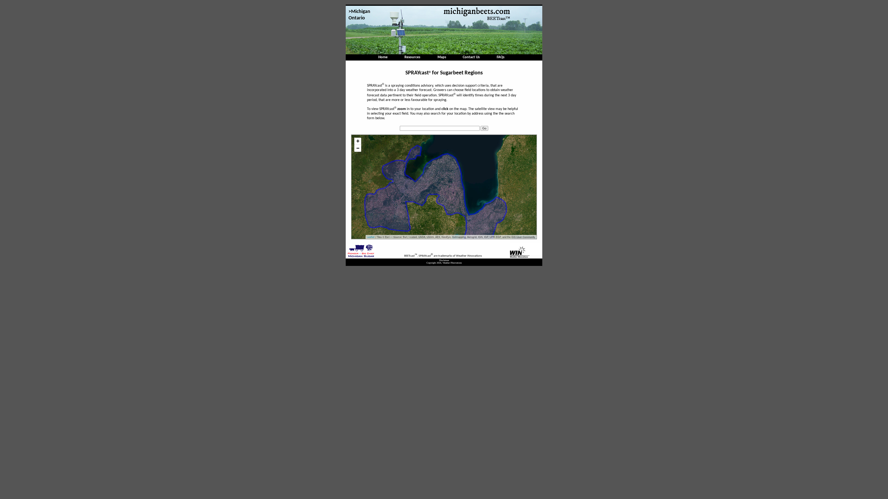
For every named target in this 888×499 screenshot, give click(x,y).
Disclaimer (444, 260)
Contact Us (471, 57)
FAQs (500, 57)
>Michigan (359, 11)
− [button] (357, 148)
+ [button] (357, 141)
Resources (412, 57)
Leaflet (370, 237)
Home (383, 57)
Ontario (356, 18)
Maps (442, 57)
